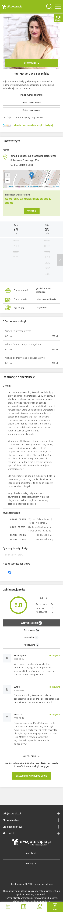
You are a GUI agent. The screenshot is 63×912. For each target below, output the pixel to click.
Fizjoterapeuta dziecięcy (14, 81)
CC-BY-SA (55, 186)
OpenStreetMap (32, 186)
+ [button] (7, 175)
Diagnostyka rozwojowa (14, 85)
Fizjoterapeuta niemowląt (39, 81)
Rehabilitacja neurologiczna (40, 85)
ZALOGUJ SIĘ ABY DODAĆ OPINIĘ (31, 775)
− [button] (7, 180)
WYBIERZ (31, 210)
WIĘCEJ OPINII (30, 756)
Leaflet (10, 186)
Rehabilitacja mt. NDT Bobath (17, 88)
